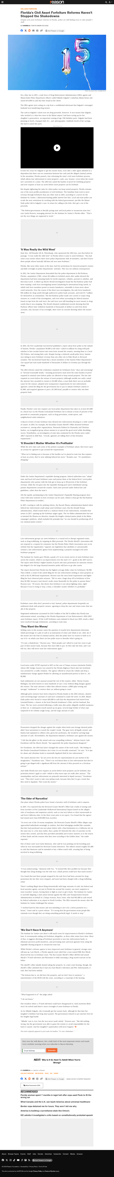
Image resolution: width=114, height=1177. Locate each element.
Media (72, 1154)
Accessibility (24, 1167)
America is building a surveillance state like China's (45, 1110)
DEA (51, 1073)
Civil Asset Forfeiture (29, 9)
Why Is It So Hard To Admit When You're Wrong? (57, 1061)
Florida (56, 1073)
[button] (110, 2)
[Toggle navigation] (2, 2)
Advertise (48, 1154)
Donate (40, 1154)
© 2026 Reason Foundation (10, 1167)
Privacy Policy (33, 1167)
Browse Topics (13, 1154)
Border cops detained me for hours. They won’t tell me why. (49, 1106)
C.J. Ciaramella (25, 26)
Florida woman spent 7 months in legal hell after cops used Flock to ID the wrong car (56, 1096)
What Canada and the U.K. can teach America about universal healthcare (55, 1101)
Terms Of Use (43, 1167)
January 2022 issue (42, 25)
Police (47, 1073)
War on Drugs (39, 1073)
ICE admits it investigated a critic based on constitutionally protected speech (57, 1115)
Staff (29, 1154)
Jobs (34, 1154)
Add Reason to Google (55, 31)
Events (22, 1154)
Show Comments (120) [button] (32, 1085)
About (4, 1154)
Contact (65, 1154)
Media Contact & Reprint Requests (78, 1079)
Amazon (80, 1154)
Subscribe (51, 1050)
